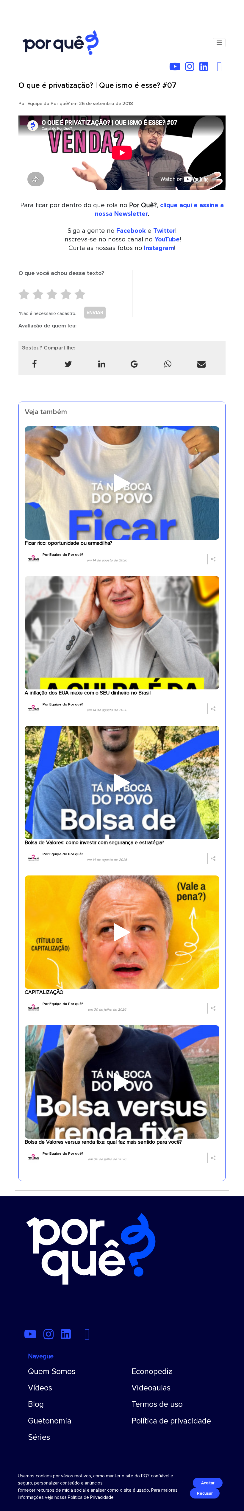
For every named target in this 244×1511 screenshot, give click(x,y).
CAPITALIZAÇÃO (44, 992)
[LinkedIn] (205, 69)
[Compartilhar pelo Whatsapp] (168, 364)
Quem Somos (51, 1371)
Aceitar (207, 1482)
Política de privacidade (171, 1421)
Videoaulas (151, 1388)
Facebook (131, 231)
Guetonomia (49, 1421)
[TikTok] (215, 69)
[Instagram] (191, 69)
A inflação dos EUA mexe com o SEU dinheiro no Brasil (88, 693)
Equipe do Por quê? (48, 104)
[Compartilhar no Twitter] (68, 364)
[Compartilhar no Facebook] (34, 364)
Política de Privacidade (91, 1497)
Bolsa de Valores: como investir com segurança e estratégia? (94, 842)
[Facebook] (221, 69)
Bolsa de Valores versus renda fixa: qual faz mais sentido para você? (103, 1142)
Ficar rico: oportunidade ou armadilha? (68, 543)
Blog (36, 1404)
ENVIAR (95, 313)
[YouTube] (177, 69)
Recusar (204, 1493)
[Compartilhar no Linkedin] (102, 364)
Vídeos (40, 1388)
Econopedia (152, 1371)
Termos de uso (157, 1404)
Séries (39, 1437)
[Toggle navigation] (219, 42)
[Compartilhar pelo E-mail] (201, 364)
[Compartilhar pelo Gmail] (134, 364)
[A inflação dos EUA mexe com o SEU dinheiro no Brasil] (122, 632)
